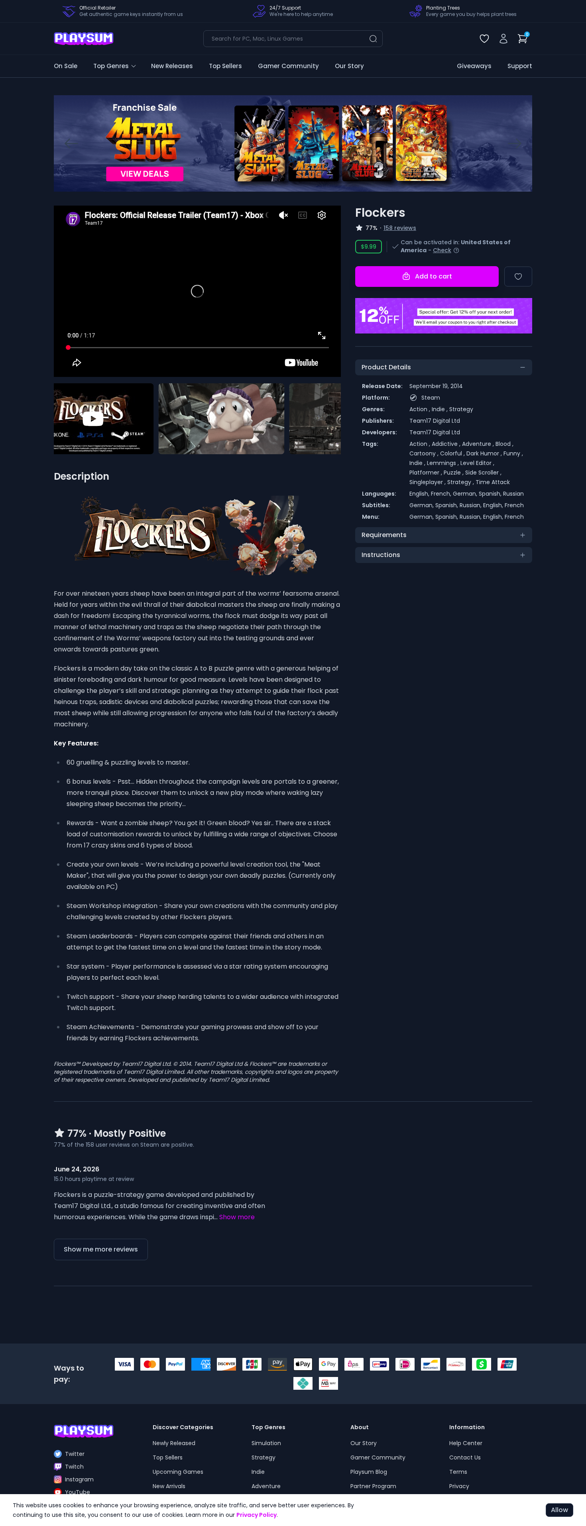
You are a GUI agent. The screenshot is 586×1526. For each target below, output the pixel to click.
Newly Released (174, 1443)
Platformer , (426, 473)
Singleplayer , (428, 482)
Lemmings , (443, 463)
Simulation (266, 1443)
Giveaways (474, 66)
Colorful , (453, 453)
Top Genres (111, 66)
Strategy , (461, 482)
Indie (258, 1472)
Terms (458, 1472)
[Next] (514, 143)
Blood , (504, 444)
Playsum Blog (368, 1472)
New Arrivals (169, 1486)
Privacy (459, 1486)
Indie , (440, 409)
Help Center (465, 1443)
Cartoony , (424, 453)
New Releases (172, 66)
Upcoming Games (178, 1472)
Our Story (349, 66)
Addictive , (447, 444)
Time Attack (493, 482)
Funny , (513, 453)
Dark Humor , (484, 453)
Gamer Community (288, 66)
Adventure (266, 1486)
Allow (559, 1509)
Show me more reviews (101, 1249)
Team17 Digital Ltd (434, 421)
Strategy (461, 409)
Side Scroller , (483, 473)
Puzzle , (454, 473)
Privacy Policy (256, 1515)
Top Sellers (225, 66)
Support (519, 66)
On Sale (65, 66)
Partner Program (373, 1486)
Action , (420, 409)
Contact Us (465, 1457)
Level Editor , (477, 463)
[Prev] (71, 143)
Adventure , (479, 444)
